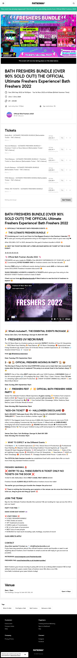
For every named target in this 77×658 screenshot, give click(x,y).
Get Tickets (66, 200)
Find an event (8, 623)
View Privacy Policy (15, 655)
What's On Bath (7, 608)
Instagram (41, 639)
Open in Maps (66, 591)
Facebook (41, 641)
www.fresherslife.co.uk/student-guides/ (31, 560)
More (7, 140)
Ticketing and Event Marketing (46, 623)
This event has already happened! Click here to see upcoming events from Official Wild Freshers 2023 (38, 9)
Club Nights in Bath (20, 608)
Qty (62, 137)
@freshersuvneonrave (19, 354)
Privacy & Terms (9, 639)
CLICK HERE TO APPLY (13, 536)
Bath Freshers (33, 608)
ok (25, 654)
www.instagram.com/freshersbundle (28, 557)
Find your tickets (9, 626)
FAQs (6, 629)
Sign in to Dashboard (44, 626)
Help (39, 629)
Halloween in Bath (46, 608)
